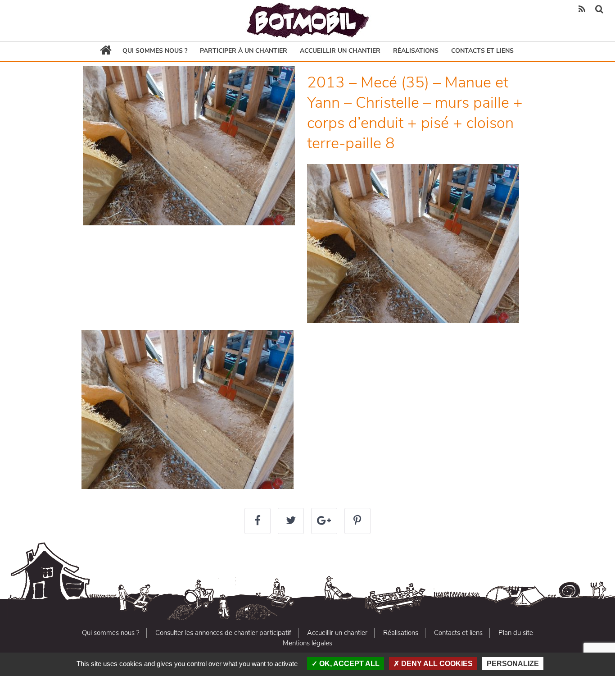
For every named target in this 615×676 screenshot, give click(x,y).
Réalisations (416, 50)
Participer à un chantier (243, 50)
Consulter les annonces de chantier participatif (223, 632)
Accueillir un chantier (340, 50)
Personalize (513, 663)
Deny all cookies (436, 663)
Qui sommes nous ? (154, 50)
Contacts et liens (482, 50)
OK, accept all (348, 663)
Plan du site (515, 632)
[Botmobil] (307, 20)
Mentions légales (307, 643)
